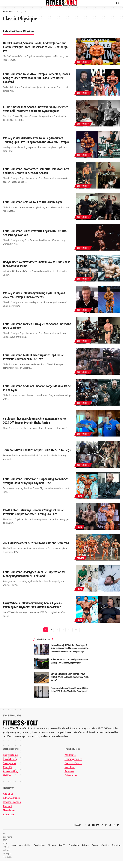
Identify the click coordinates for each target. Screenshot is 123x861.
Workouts (70, 754)
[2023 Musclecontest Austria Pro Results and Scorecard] (98, 547)
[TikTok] (110, 825)
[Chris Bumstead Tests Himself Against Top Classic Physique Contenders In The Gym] (98, 361)
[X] (89, 825)
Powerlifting (10, 759)
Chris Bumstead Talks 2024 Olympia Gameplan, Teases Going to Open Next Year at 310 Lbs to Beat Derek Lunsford (36, 78)
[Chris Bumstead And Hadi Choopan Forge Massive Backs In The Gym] (98, 392)
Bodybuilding (83, 62)
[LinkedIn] (114, 825)
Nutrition (69, 767)
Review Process (12, 801)
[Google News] (98, 825)
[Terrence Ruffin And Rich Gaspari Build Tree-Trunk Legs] (98, 454)
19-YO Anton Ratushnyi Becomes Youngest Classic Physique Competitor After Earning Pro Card (33, 512)
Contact (7, 806)
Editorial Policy (11, 797)
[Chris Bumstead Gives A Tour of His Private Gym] (98, 206)
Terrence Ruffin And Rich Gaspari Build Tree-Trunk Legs (36, 450)
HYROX (7, 775)
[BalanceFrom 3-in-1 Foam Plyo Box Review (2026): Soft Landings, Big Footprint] (41, 663)
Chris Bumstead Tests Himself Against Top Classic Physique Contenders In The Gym (33, 357)
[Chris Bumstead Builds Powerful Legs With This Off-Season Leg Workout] (98, 237)
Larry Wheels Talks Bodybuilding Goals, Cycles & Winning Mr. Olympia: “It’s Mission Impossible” (33, 605)
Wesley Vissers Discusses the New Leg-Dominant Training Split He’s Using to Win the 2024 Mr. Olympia (36, 140)
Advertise (8, 814)
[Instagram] (102, 825)
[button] (5, 3)
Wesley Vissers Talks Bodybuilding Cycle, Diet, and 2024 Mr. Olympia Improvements (34, 295)
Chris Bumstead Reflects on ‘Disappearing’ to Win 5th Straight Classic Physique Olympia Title (35, 481)
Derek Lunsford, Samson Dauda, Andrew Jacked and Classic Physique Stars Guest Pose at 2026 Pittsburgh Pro (35, 47)
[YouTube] (93, 825)
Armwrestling (10, 771)
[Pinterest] (106, 825)
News (79, 496)
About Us (8, 793)
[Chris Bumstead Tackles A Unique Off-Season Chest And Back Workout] (98, 330)
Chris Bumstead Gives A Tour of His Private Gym (32, 202)
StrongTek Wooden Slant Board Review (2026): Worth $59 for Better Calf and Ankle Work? (70, 676)
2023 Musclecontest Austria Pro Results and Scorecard (36, 543)
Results (80, 558)
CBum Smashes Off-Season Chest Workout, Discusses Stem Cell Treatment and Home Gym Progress (35, 109)
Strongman (9, 763)
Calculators (70, 775)
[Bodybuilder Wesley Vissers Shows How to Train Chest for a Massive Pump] (98, 268)
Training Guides (73, 759)
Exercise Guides (73, 763)
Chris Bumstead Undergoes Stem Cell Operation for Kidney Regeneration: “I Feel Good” (34, 574)
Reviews (69, 771)
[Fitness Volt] (61, 3)
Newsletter (9, 810)
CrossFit (7, 767)
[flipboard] (118, 825)
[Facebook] (85, 825)
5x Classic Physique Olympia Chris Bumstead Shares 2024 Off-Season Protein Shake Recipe (34, 420)
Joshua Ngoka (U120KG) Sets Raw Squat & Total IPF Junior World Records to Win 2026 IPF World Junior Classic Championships (69, 648)
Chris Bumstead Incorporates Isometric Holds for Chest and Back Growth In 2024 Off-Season (36, 171)
